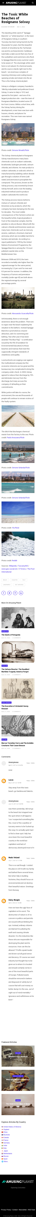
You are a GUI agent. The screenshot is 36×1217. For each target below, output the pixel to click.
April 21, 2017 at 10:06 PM (15, 765)
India (5, 1145)
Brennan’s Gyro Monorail (18, 1056)
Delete (32, 763)
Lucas (10, 780)
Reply (28, 763)
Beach (5, 580)
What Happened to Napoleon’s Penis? (18, 1080)
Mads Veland (14, 857)
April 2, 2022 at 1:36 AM (14, 903)
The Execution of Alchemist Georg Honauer (15, 707)
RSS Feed (31, 1210)
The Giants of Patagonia (11, 635)
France (6, 1140)
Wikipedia (13, 566)
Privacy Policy (6, 1210)
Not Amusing (19, 584)
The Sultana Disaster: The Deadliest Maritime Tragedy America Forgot (15, 670)
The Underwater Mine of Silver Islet (18, 1105)
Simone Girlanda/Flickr (21, 468)
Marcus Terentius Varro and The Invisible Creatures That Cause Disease (18, 744)
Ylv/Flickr (15, 528)
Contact (15, 1210)
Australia (7, 1135)
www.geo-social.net (9, 569)
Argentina (5, 631)
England (18, 1053)
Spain (6, 1159)
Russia (6, 1156)
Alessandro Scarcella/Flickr (23, 313)
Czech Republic (6, 702)
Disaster (15, 580)
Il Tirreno (22, 569)
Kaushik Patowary (8, 27)
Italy (24, 580)
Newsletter (23, 1210)
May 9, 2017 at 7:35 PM (14, 783)
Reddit (14, 560)
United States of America (12, 1127)
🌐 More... (5, 1161)
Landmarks (6, 584)
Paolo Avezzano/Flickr (15, 438)
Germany (7, 1143)
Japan (6, 1151)
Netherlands (8, 1153)
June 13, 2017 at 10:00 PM (15, 804)
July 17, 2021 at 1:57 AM (15, 860)
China (5, 1132)
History (4, 739)
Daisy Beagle (14, 900)
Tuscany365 (23, 566)
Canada (18, 1100)
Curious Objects (18, 1076)
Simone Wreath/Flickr (20, 150)
